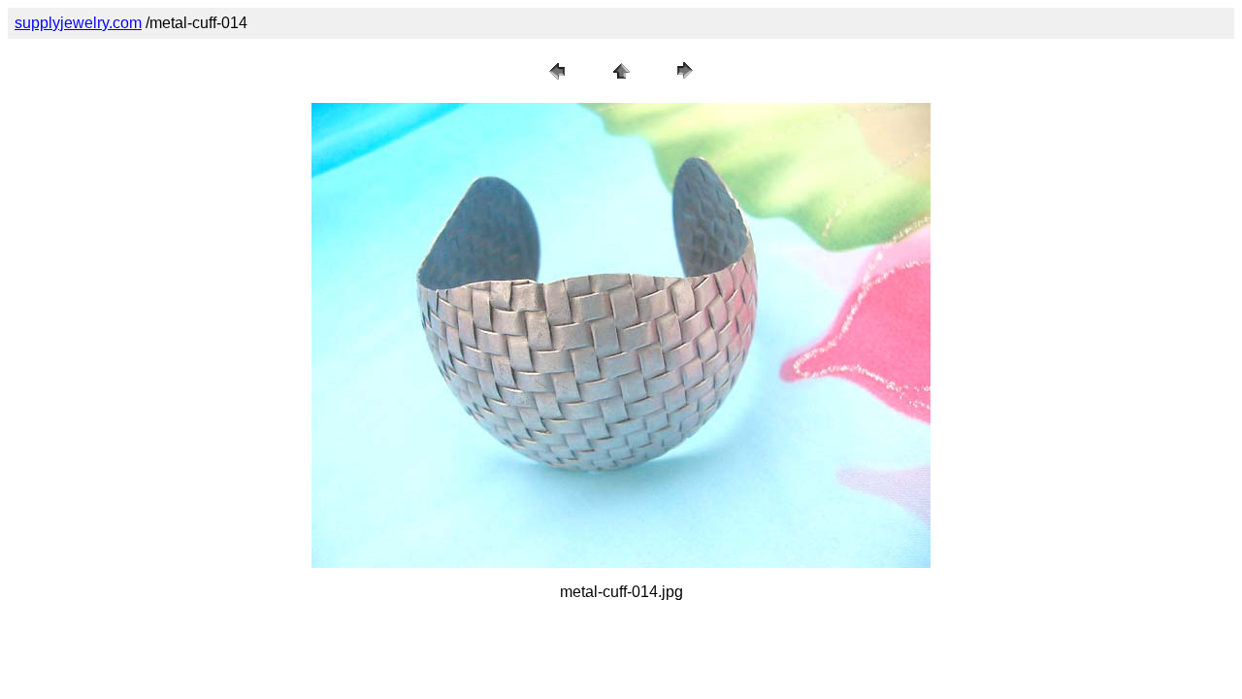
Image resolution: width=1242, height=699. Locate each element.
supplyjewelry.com (78, 23)
